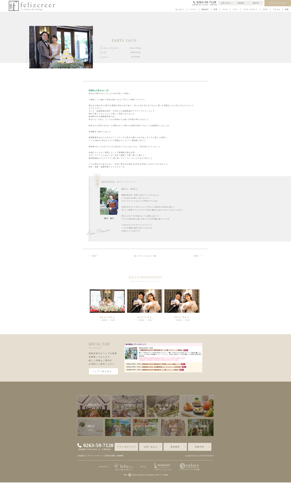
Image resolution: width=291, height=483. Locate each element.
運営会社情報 (110, 456)
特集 (287, 9)
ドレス (225, 9)
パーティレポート (250, 9)
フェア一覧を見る (102, 371)
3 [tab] (27, 55)
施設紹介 (205, 9)
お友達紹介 (81, 456)
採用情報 (120, 456)
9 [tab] (27, 66)
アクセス (276, 9)
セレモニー (179, 9)
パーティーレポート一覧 (146, 256)
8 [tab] (27, 64)
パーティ (193, 9)
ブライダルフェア (277, 3)
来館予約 (256, 3)
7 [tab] (27, 62)
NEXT (196, 256)
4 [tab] (27, 57)
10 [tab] (27, 67)
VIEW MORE (120, 311)
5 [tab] (27, 59)
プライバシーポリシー (95, 456)
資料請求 (241, 3)
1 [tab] (27, 52)
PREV (94, 256)
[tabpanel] (62, 48)
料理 (215, 9)
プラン (235, 9)
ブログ (265, 9)
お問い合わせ (226, 3)
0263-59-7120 (98, 445)
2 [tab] (27, 54)
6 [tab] (27, 61)
